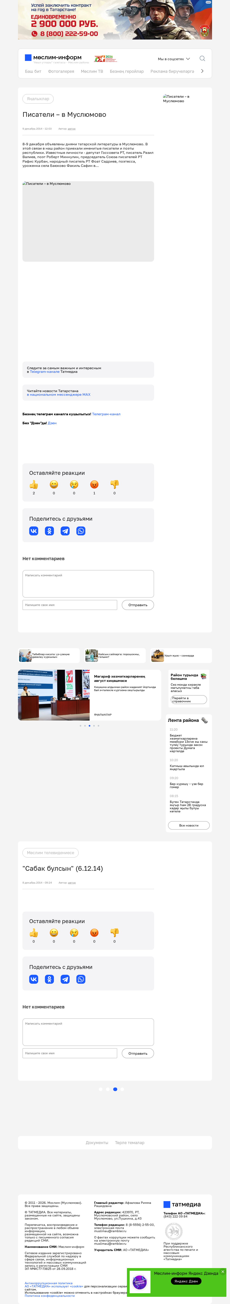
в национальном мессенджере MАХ (59, 394)
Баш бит (33, 71)
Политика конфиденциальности (50, 1295)
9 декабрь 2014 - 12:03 (37, 128)
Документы (97, 1142)
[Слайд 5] (98, 726)
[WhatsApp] (80, 530)
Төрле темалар (129, 1142)
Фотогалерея (61, 71)
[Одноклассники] (49, 530)
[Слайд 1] (80, 726)
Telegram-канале (45, 371)
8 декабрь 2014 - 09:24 (37, 882)
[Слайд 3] (89, 726)
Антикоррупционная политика (49, 1283)
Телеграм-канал (106, 414)
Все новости (189, 825)
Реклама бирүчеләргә (172, 71)
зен (54, 423)
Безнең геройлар (127, 71)
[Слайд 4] (94, 726)
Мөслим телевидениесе (50, 852)
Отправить (137, 605)
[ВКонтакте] (33, 530)
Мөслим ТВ (92, 71)
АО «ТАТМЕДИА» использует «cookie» (54, 1286)
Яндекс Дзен (186, 1281)
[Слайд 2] (85, 726)
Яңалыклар (38, 98)
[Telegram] (65, 530)
